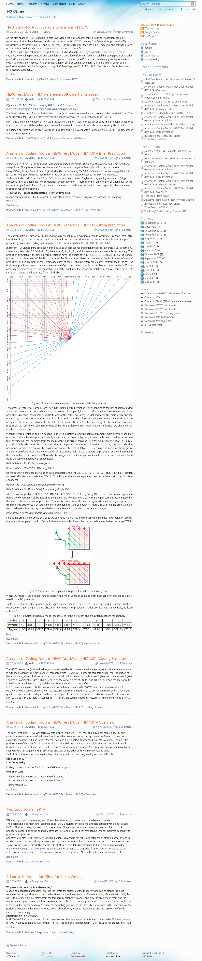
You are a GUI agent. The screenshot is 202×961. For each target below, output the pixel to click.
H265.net (147, 956)
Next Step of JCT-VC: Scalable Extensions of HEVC (47, 27)
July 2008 (149, 278)
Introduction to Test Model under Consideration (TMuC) (162, 137)
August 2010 (151, 238)
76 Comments (125, 99)
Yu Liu (32, 99)
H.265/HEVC (48, 99)
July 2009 (149, 266)
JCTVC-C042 (102, 243)
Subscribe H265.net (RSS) (157, 24)
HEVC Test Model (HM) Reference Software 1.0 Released (52, 94)
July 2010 (149, 242)
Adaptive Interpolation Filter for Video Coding (44, 876)
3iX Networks (13, 956)
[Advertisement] (165, 359)
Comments (59, 4)
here (41, 838)
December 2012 (153, 222)
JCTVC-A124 (29, 239)
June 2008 (149, 281)
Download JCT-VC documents (160, 305)
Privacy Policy (151, 59)
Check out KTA (152, 297)
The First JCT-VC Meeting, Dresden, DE (165, 211)
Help (72, 4)
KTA (46, 814)
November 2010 (153, 234)
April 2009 (150, 274)
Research (32, 4)
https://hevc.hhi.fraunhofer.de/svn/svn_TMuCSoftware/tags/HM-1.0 (74, 117)
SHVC (47, 31)
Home (10, 4)
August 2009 (151, 262)
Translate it (189, 9)
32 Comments (125, 726)
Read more (12, 74)
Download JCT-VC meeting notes (162, 313)
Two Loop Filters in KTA (25, 809)
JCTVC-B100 (88, 243)
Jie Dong (33, 31)
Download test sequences (158, 321)
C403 (107, 130)
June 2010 (149, 246)
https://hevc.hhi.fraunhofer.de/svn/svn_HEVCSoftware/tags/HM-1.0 (41, 108)
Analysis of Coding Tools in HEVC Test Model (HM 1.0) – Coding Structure (66, 658)
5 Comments (126, 158)
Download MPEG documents (160, 317)
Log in (147, 51)
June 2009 (149, 270)
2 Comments (126, 881)
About (81, 4)
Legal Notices (151, 55)
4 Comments (126, 230)
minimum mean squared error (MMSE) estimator (33, 848)
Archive (45, 4)
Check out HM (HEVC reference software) (167, 293)
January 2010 (151, 250)
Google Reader (152, 32)
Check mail (168, 9)
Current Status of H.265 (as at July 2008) (166, 101)
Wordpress (47, 956)
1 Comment (126, 663)
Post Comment (124, 31)
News (20, 4)
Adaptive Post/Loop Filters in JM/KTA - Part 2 (168, 113)
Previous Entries (19, 945)
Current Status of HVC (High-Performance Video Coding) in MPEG (167, 95)
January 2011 (151, 226)
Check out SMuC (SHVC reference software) (168, 301)
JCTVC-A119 (91, 239)
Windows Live (151, 28)
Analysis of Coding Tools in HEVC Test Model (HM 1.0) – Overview (60, 722)
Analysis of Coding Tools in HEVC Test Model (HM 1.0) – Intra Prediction (65, 225)
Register (148, 47)
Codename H (78, 956)
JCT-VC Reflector (153, 325)
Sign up (149, 9)
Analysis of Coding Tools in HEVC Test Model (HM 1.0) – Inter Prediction (65, 153)
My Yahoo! (150, 36)
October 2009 (151, 254)
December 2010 (153, 230)
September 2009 (153, 258)
